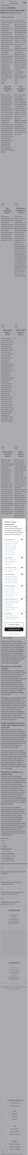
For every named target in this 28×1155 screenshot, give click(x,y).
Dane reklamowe (8, 557)
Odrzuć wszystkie (14, 634)
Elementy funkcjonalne (10, 586)
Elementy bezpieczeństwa (11, 599)
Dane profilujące (8, 614)
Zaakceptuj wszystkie (14, 629)
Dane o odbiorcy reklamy (10, 567)
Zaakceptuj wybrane (14, 624)
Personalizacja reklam (10, 574)
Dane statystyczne (9, 539)
